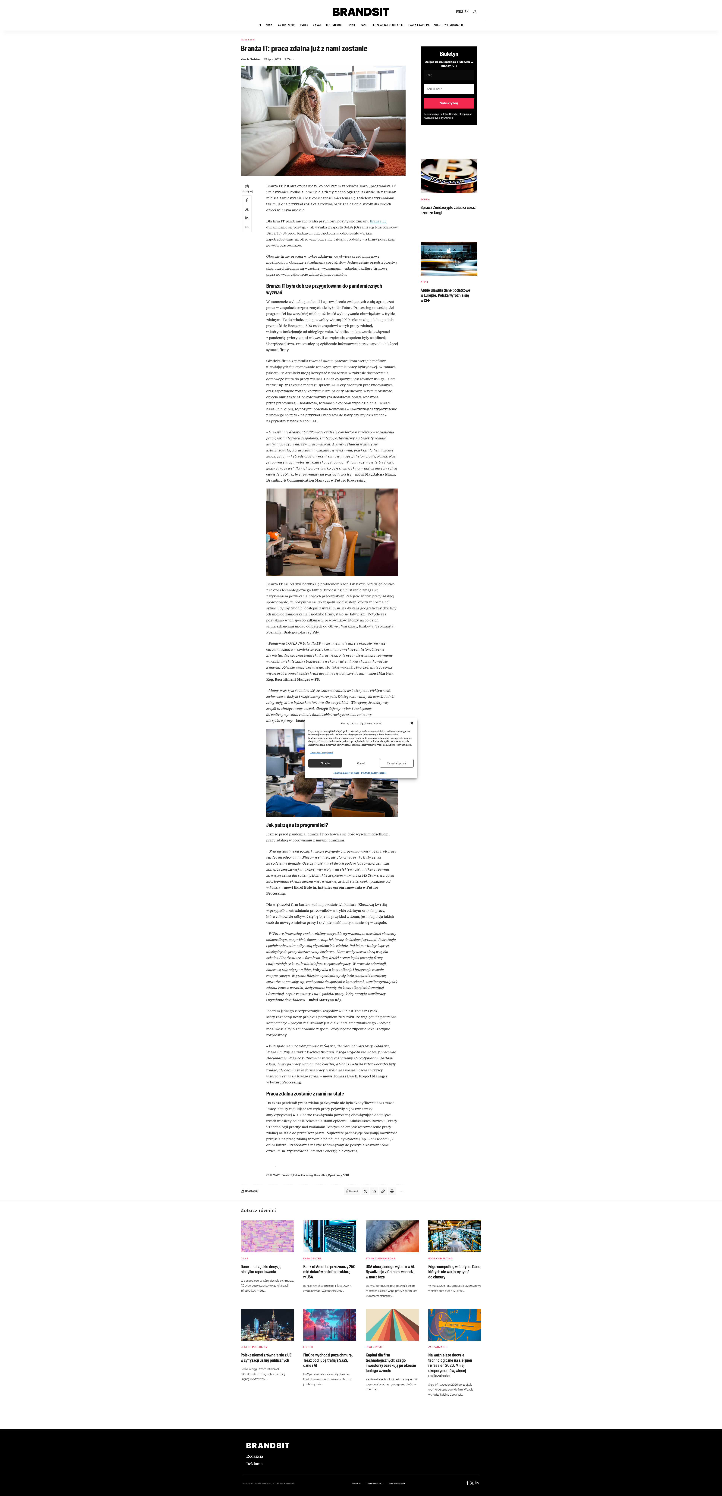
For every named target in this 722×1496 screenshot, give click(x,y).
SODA (346, 1175)
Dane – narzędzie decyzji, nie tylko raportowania (261, 1269)
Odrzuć (361, 763)
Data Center (312, 1258)
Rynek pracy (335, 1175)
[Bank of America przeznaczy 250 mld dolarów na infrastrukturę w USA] (329, 1236)
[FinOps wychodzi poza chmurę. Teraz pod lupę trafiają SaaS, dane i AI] (329, 1325)
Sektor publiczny (254, 1347)
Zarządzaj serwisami (321, 752)
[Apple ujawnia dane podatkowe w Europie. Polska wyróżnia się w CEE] (449, 259)
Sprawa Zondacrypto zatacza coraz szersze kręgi (448, 210)
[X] (472, 1483)
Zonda (425, 199)
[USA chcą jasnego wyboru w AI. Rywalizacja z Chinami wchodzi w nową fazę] (392, 1236)
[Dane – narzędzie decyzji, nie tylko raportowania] (267, 1236)
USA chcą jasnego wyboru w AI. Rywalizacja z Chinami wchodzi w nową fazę (390, 1272)
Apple (425, 282)
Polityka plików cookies (346, 772)
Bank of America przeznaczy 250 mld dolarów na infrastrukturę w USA (329, 1272)
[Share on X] (246, 209)
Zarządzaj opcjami (396, 763)
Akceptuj (325, 763)
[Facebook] (467, 1483)
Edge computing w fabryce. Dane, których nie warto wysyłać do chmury (454, 1272)
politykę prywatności (442, 117)
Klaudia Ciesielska (250, 59)
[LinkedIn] (477, 1483)
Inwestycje (374, 1347)
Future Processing (303, 1175)
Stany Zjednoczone (380, 1258)
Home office (320, 1175)
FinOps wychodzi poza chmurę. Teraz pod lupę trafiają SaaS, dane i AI (328, 1360)
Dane (244, 1258)
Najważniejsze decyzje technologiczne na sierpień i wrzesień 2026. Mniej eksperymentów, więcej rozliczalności (450, 1365)
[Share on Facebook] (246, 200)
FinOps (308, 1347)
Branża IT (378, 221)
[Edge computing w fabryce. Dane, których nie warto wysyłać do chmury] (455, 1236)
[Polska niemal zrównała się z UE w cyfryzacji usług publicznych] (267, 1325)
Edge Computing (440, 1258)
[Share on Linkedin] (246, 218)
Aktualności (248, 39)
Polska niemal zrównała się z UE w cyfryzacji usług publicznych (266, 1357)
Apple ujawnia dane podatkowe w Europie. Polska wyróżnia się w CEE (445, 295)
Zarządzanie (437, 1347)
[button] (412, 723)
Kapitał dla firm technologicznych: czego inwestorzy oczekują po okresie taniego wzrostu (391, 1362)
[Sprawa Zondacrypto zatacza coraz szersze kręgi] (449, 176)
